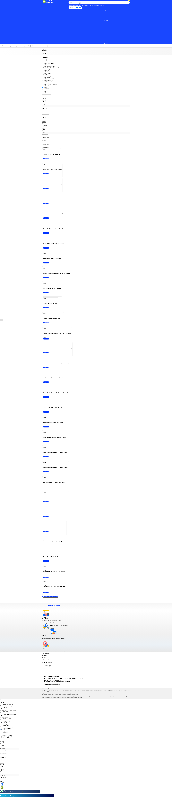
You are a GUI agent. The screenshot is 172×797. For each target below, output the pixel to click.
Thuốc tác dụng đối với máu (49, 94)
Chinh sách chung (47, 663)
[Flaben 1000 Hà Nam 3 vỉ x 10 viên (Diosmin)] (53, 240)
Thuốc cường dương (47, 73)
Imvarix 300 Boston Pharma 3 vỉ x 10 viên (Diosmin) (55, 467)
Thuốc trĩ (45, 87)
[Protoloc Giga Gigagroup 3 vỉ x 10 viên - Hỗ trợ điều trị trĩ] (56, 270)
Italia (44, 128)
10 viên (44, 97)
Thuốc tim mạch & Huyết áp (48, 63)
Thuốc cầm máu (46, 88)
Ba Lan (44, 126)
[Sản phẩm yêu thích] (103, 18)
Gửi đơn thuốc (46, 158)
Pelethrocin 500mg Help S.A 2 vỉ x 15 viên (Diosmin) (55, 199)
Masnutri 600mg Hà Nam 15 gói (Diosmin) (53, 422)
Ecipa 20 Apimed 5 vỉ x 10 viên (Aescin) (52, 184)
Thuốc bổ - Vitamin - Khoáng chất (50, 84)
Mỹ (44, 129)
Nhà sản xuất (45, 108)
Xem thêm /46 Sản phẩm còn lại (50, 596)
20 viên (44, 102)
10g (44, 104)
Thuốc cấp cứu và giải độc (48, 85)
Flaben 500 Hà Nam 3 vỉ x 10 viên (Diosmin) (53, 228)
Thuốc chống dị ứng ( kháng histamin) (51, 67)
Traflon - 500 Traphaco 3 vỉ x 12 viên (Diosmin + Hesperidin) (57, 348)
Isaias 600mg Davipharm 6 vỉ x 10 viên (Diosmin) (54, 437)
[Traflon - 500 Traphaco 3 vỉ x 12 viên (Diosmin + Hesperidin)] (56, 344)
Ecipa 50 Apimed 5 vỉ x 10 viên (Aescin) (52, 169)
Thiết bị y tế (30, 46)
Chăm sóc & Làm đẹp (6, 46)
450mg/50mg (46, 137)
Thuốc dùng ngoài (47, 69)
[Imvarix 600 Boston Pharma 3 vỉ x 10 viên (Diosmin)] (54, 449)
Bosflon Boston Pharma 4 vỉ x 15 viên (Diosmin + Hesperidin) (57, 378)
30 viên (44, 98)
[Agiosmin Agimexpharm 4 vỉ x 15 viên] (51, 508)
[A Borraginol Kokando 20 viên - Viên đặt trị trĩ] (53, 568)
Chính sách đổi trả (48, 665)
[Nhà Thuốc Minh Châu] (48, 3)
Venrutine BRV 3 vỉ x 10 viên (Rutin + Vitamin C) (54, 527)
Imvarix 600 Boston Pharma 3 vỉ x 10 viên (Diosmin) (55, 452)
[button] (103, 10)
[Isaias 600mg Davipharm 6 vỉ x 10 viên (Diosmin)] (54, 434)
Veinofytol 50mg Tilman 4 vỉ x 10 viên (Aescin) (54, 407)
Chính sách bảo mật (48, 667)
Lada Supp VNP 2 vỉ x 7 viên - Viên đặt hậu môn (54, 586)
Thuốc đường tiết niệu (47, 81)
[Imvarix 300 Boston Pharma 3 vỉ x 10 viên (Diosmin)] (54, 464)
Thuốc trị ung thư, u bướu (48, 76)
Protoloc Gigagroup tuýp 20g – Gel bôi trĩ (53, 318)
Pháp (44, 124)
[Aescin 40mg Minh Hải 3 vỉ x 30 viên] (51, 553)
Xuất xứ (44, 121)
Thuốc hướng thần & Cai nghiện (49, 66)
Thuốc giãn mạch (46, 77)
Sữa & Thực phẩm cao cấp (41, 46)
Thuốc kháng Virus (47, 83)
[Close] (0, 699)
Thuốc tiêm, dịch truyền (48, 80)
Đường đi (81, 678)
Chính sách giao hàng (48, 668)
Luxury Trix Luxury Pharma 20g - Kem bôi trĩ (53, 541)
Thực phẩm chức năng (19, 46)
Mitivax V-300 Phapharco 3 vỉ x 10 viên (52, 258)
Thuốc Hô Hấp (46, 70)
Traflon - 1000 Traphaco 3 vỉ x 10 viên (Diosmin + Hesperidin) (57, 363)
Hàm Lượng (45, 135)
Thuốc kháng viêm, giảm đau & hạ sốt (51, 71)
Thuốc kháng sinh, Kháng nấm (49, 62)
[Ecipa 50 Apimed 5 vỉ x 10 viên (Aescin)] (51, 165)
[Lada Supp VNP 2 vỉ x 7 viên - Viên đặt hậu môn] (53, 583)
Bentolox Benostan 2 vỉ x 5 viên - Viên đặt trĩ (53, 482)
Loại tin (44, 60)
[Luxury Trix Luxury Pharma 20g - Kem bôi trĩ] (53, 538)
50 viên (44, 100)
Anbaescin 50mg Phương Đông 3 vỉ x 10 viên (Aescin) (56, 392)
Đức (44, 131)
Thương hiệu (45, 115)
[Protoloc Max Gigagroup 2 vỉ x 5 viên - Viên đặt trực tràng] (56, 329)
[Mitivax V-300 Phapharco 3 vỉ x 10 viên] (51, 255)
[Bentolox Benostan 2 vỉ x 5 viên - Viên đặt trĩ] (53, 479)
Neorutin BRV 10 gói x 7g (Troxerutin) (52, 288)
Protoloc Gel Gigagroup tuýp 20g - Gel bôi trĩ (53, 214)
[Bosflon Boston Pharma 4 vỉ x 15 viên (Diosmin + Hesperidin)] (56, 374)
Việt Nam (45, 125)
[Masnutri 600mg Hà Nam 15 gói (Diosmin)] (52, 419)
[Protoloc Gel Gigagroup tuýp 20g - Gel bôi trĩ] (53, 210)
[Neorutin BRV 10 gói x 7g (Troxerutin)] (51, 285)
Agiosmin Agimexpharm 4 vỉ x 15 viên (52, 512)
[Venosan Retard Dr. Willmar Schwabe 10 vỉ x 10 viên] (54, 494)
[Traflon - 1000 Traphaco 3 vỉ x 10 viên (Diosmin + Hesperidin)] (56, 359)
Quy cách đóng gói (46, 95)
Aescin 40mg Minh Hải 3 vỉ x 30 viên (51, 556)
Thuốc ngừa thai (46, 90)
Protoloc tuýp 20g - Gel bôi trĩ (50, 303)
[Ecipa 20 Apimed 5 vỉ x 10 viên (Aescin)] (51, 180)
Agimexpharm (46, 110)
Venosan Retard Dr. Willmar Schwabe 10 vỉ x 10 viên (55, 497)
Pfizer (44, 117)
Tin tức (52, 46)
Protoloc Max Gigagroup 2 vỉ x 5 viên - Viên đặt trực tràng (57, 333)
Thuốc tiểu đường (47, 64)
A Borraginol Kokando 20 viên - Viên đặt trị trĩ (54, 571)
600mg (44, 140)
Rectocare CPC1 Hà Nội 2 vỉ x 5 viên (51, 154)
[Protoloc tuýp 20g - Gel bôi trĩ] (50, 300)
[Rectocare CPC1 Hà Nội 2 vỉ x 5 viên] (51, 151)
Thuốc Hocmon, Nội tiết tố (48, 78)
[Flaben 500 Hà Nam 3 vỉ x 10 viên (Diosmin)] (53, 225)
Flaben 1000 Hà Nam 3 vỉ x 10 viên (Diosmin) (53, 243)
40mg (44, 138)
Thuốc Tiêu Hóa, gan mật (48, 74)
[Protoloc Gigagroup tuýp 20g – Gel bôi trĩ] (52, 315)
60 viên (44, 101)
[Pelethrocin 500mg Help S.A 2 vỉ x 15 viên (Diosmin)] (54, 195)
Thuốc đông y (46, 91)
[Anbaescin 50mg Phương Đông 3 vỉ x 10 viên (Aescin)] (55, 389)
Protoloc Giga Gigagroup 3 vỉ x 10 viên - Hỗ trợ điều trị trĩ (56, 273)
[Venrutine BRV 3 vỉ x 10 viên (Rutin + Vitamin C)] (53, 523)
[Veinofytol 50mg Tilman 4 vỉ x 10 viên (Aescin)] (53, 404)
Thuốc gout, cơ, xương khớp (49, 92)
